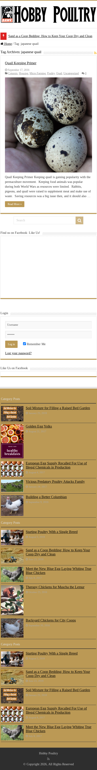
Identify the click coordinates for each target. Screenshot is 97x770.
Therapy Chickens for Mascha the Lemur (55, 587)
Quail (59, 73)
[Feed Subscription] (95, 53)
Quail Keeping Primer (20, 63)
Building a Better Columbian (46, 497)
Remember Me (36, 344)
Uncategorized (71, 73)
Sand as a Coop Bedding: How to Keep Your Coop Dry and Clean (50, 36)
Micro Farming (38, 73)
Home (7, 43)
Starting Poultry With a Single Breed (52, 532)
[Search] (79, 220)
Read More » (15, 204)
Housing (23, 73)
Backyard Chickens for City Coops (51, 620)
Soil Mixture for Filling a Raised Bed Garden (58, 408)
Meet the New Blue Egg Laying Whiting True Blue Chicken (58, 571)
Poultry (51, 73)
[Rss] (48, 759)
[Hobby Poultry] (48, 14)
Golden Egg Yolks (39, 426)
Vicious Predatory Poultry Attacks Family (55, 481)
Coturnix (13, 73)
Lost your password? (18, 353)
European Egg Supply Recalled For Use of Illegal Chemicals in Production (56, 465)
